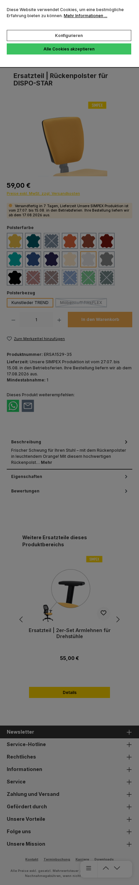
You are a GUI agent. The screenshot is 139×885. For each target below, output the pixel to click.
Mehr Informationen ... (85, 15)
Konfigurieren (69, 35)
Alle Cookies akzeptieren (69, 48)
